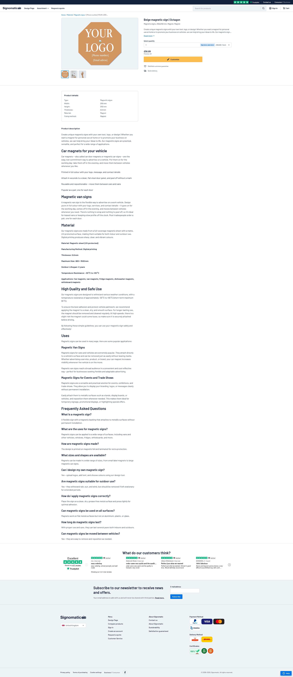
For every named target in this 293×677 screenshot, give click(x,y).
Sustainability (154, 627)
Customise (175, 59)
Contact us (153, 620)
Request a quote (58, 8)
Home (63, 15)
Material (70, 15)
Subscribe (176, 596)
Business (287, 2)
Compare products (115, 624)
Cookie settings (96, 672)
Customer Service (115, 638)
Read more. (159, 598)
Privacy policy (65, 672)
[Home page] (81, 617)
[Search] (263, 8)
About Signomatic (156, 624)
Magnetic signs (79, 15)
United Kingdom (72, 625)
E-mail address (175, 587)
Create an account (115, 631)
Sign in (110, 627)
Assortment (42, 8)
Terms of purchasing (80, 672)
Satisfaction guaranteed (158, 631)
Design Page (29, 8)
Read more (148, 36)
